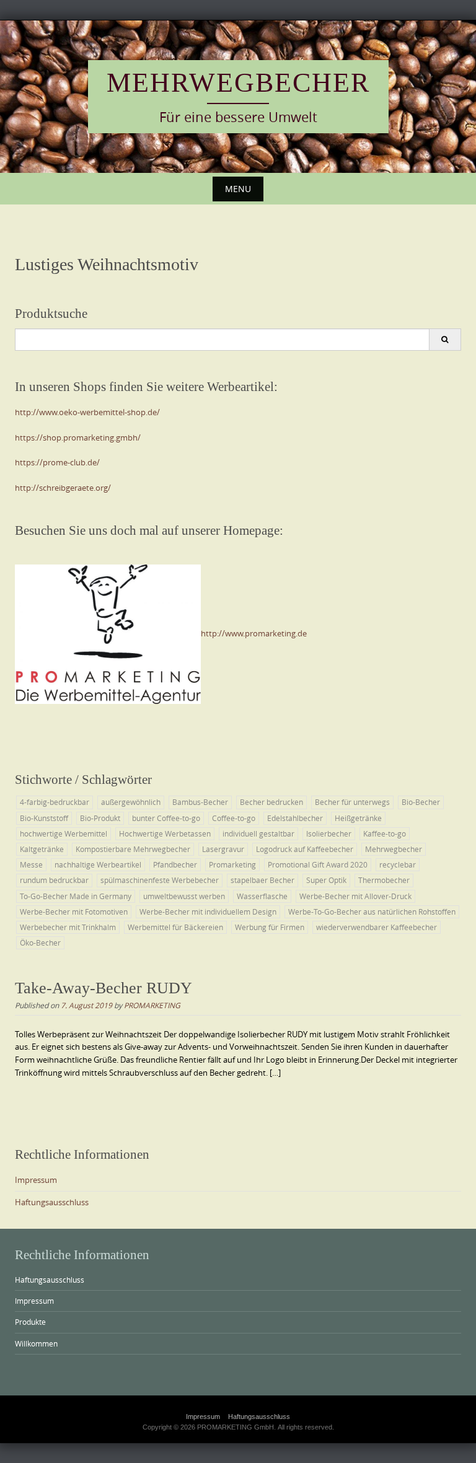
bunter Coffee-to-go (166, 818)
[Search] (444, 339)
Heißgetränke (358, 818)
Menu (238, 189)
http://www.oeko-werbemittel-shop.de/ (87, 412)
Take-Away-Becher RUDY (103, 988)
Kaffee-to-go (384, 833)
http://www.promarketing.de (254, 633)
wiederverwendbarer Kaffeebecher (376, 927)
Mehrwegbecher (238, 83)
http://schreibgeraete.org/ (63, 487)
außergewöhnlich (131, 802)
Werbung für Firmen (269, 927)
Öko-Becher (40, 942)
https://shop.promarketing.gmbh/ (78, 437)
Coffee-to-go (233, 818)
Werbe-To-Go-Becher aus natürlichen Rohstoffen (372, 911)
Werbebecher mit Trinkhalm (68, 927)
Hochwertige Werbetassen (165, 833)
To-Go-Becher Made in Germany (75, 896)
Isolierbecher (328, 833)
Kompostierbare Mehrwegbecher (133, 849)
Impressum (36, 1179)
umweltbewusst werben (184, 896)
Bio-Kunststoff (44, 818)
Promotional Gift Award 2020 (318, 864)
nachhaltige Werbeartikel (98, 864)
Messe (31, 864)
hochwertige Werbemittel (63, 833)
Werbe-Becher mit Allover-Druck (355, 896)
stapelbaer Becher (262, 880)
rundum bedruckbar (54, 880)
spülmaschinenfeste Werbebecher (159, 880)
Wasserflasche (262, 896)
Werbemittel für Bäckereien (175, 927)
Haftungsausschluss (52, 1202)
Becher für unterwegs (352, 802)
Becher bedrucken (271, 802)
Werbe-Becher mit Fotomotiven (74, 911)
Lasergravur (223, 849)
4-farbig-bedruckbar (54, 802)
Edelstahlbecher (295, 818)
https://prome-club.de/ (57, 462)
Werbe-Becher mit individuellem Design (207, 911)
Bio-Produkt (100, 818)
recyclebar (397, 864)
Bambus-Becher (200, 802)
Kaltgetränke (42, 849)
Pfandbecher (175, 864)
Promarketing (232, 864)
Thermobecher (384, 880)
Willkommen (36, 1343)
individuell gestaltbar (258, 833)
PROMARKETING (152, 1005)
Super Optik (326, 880)
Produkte (30, 1322)
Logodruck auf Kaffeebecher (304, 849)
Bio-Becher (421, 802)
